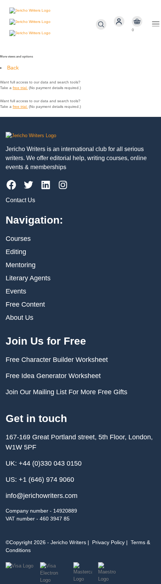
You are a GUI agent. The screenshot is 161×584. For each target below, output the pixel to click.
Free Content (25, 304)
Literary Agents (28, 278)
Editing (16, 252)
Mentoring (21, 265)
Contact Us (20, 200)
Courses (18, 238)
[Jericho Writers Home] (52, 24)
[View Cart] (137, 21)
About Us (19, 317)
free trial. (20, 88)
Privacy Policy (108, 542)
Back (13, 68)
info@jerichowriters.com (42, 495)
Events (16, 291)
